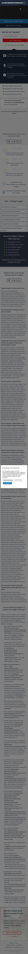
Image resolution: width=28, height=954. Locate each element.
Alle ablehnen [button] (18, 480)
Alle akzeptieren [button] (7, 483)
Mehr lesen (5, 477)
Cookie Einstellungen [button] (8, 480)
